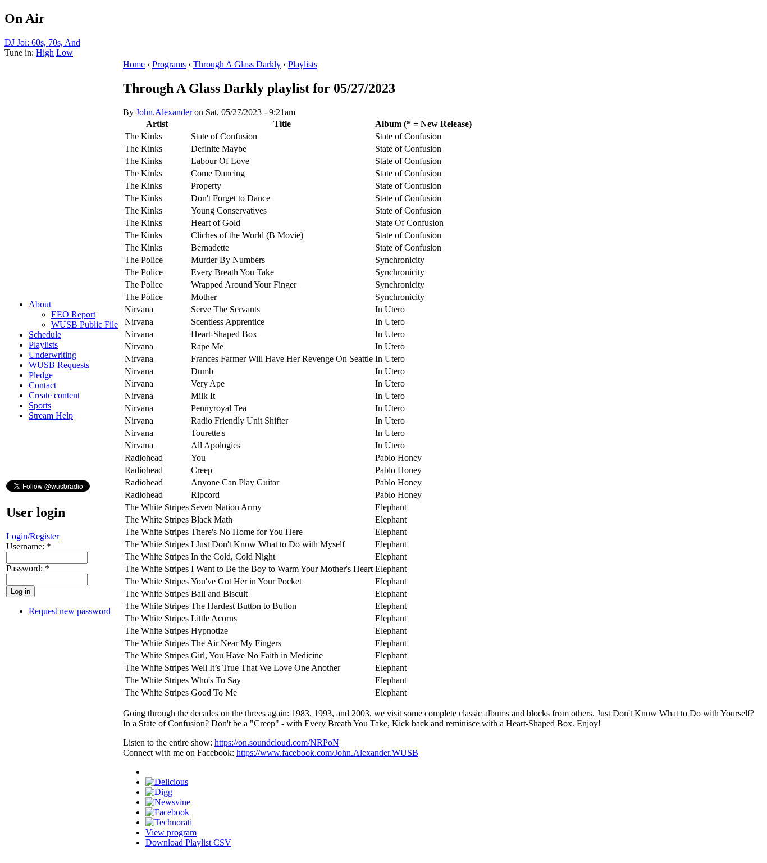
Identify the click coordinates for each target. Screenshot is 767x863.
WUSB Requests (59, 365)
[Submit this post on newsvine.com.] (167, 802)
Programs (169, 64)
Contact (42, 385)
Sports (40, 405)
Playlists (43, 344)
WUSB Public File (84, 324)
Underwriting (52, 355)
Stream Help (51, 415)
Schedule (45, 334)
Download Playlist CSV (188, 842)
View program (171, 832)
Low (64, 52)
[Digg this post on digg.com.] (158, 792)
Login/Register (32, 536)
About (40, 304)
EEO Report (73, 314)
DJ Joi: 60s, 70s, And (42, 42)
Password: (27, 568)
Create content (54, 395)
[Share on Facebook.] (167, 812)
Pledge (41, 375)
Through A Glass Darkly (237, 64)
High (45, 52)
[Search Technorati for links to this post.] (168, 822)
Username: (28, 546)
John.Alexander (164, 112)
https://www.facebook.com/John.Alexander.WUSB (327, 752)
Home (134, 64)
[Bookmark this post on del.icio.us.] (166, 782)
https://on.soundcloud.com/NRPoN (276, 742)
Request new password (70, 611)
